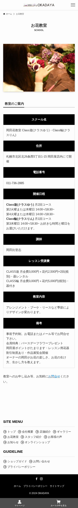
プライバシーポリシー (35, 486)
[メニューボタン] (73, 5)
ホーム (17, 486)
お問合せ (54, 376)
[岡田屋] (39, 5)
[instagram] (41, 479)
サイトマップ (57, 486)
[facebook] (36, 479)
